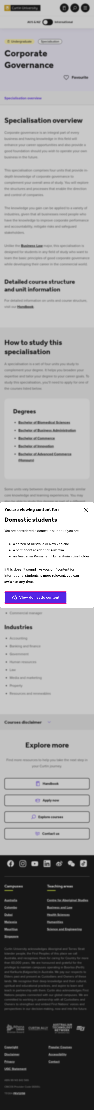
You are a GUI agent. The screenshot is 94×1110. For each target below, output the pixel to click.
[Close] (86, 510)
